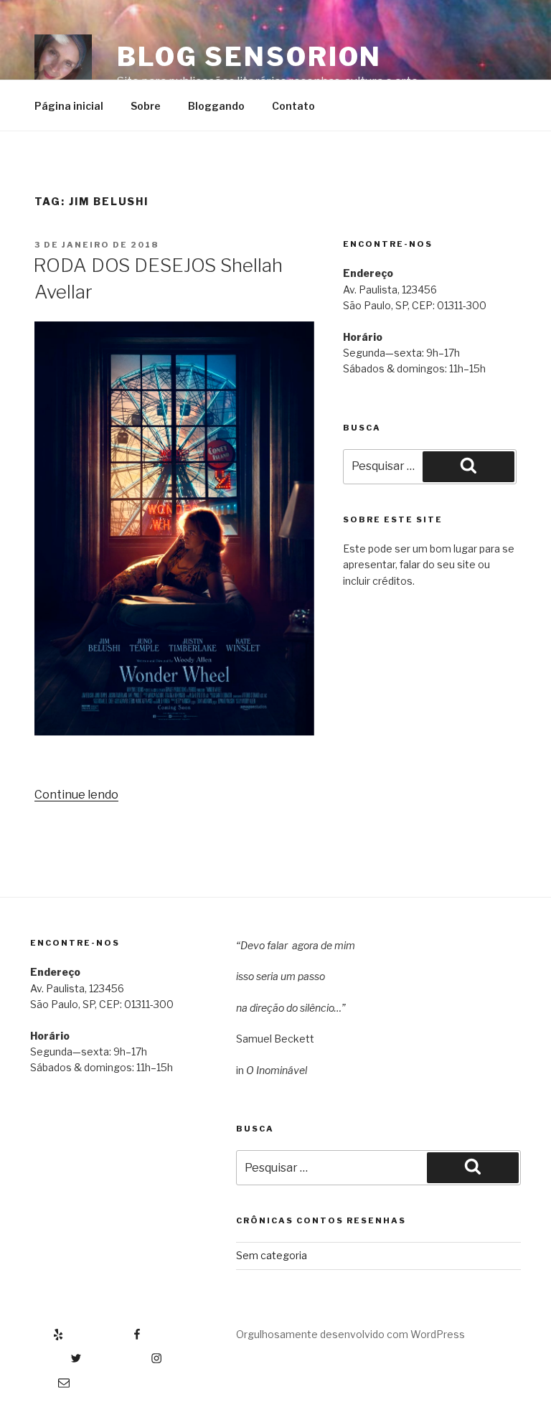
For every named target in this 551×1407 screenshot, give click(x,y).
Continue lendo (76, 794)
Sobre (146, 106)
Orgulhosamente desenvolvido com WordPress (350, 1334)
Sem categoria (271, 1255)
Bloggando (216, 106)
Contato (293, 106)
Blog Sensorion (249, 56)
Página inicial (68, 106)
